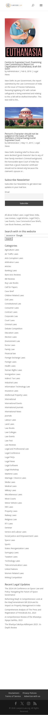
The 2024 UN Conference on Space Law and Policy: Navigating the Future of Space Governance (24, 591)
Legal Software (11, 465)
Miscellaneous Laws (13, 494)
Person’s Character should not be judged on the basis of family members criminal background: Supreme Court (21, 137)
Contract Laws (11, 312)
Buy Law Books (11, 283)
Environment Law (12, 341)
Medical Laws (11, 486)
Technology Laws (12, 561)
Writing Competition (13, 577)
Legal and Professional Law (17, 449)
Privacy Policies (30, 693)
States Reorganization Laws (17, 548)
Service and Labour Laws (15, 531)
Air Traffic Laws (11, 254)
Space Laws (10, 540)
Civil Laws (9, 299)
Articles (8, 266)
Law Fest (9, 440)
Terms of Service (13, 696)
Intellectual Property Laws (16, 395)
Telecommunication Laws (16, 565)
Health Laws (10, 366)
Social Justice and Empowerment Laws (21, 536)
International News (13, 411)
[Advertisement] (24, 657)
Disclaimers (14, 693)
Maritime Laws (11, 473)
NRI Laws (9, 507)
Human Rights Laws (13, 370)
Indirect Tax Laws (12, 378)
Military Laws (10, 490)
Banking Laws (11, 270)
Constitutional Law (13, 303)
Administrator (13, 71)
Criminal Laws (11, 324)
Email (7, 192)
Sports (7, 544)
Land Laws (9, 424)
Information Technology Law (17, 386)
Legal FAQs (10, 457)
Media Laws (10, 482)
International (10, 399)
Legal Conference (12, 453)
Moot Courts (10, 498)
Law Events (10, 436)
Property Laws (11, 511)
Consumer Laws (12, 308)
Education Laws (11, 332)
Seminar (8, 527)
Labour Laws (10, 420)
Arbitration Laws (12, 262)
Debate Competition (13, 328)
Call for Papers (11, 287)
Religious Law (11, 519)
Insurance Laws (11, 390)
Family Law (10, 349)
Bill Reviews (10, 279)
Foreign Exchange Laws (15, 357)
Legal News (10, 461)
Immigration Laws (12, 374)
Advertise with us (32, 696)
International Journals (14, 407)
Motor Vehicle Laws (13, 503)
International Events (13, 403)
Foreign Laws (10, 362)
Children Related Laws (14, 295)
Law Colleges (10, 432)
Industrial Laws (11, 382)
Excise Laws (10, 345)
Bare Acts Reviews (13, 274)
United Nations (11, 569)
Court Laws (10, 320)
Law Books (10, 428)
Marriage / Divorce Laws (15, 478)
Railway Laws (10, 515)
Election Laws (11, 337)
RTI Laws (9, 523)
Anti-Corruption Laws (14, 258)
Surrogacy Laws (12, 552)
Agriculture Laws (12, 249)
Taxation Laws (11, 556)
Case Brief (9, 291)
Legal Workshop (12, 469)
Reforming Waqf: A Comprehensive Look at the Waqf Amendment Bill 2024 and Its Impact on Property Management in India (23, 602)
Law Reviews (10, 444)
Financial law (10, 353)
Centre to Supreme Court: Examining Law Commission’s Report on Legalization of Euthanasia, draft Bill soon (23, 65)
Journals (8, 415)
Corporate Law (11, 316)
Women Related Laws (14, 573)
